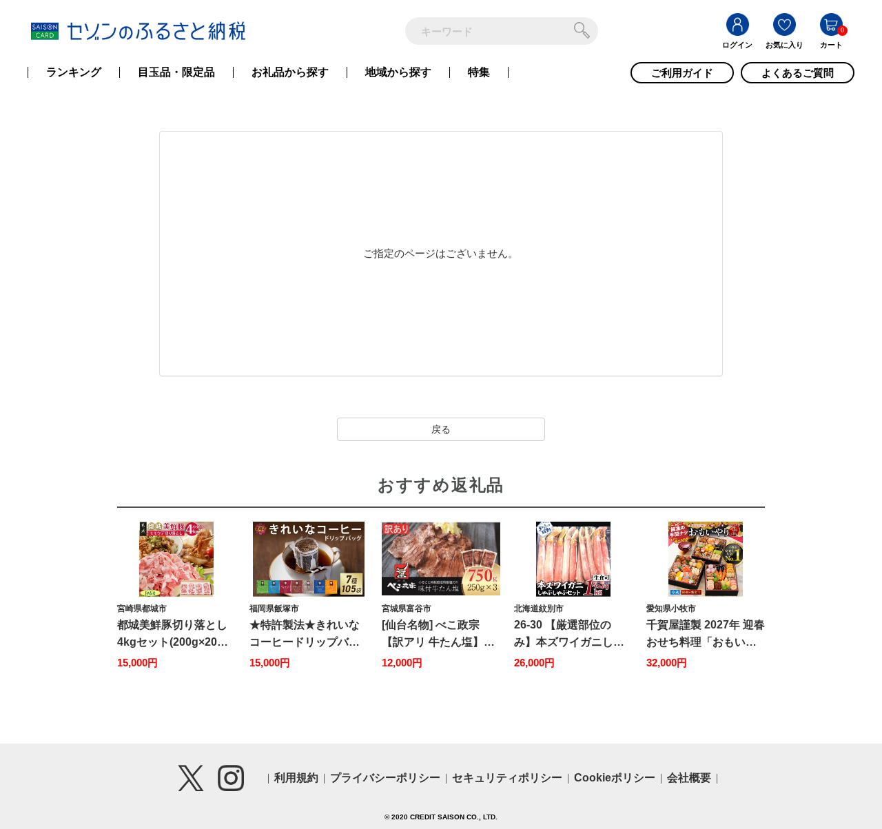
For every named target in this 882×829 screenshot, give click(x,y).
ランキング (73, 72)
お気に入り (784, 45)
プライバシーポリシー (385, 778)
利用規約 (296, 778)
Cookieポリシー (614, 778)
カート (831, 45)
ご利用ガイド (682, 73)
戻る (441, 429)
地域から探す (398, 72)
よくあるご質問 (797, 73)
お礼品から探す (290, 72)
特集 (479, 72)
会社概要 (689, 778)
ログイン (737, 45)
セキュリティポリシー (507, 778)
